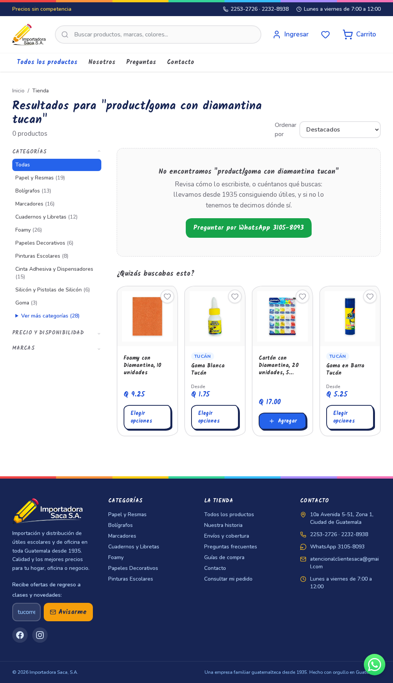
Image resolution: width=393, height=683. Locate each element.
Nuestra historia (223, 525)
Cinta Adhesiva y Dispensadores (54, 272)
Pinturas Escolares (41, 256)
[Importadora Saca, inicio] (29, 34)
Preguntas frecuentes (230, 546)
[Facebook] (20, 635)
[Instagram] (40, 635)
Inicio (18, 90)
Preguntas (141, 62)
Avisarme (72, 612)
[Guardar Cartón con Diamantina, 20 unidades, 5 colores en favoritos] (302, 296)
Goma (26, 302)
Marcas (56, 348)
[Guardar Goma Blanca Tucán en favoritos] (235, 296)
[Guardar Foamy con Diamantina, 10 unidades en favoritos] (167, 296)
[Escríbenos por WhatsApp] (374, 664)
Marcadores (34, 203)
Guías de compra (224, 557)
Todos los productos (47, 62)
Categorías (56, 152)
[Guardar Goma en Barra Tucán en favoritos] (370, 296)
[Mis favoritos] (325, 34)
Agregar (287, 421)
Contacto (180, 62)
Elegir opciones (141, 417)
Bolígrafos (33, 190)
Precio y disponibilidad (56, 333)
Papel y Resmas (40, 177)
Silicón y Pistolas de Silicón (52, 289)
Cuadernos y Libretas (46, 217)
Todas (22, 164)
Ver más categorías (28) (50, 315)
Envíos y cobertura (226, 536)
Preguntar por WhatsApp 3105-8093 (248, 228)
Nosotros (102, 62)
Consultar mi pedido (228, 579)
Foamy (28, 230)
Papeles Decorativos (44, 243)
